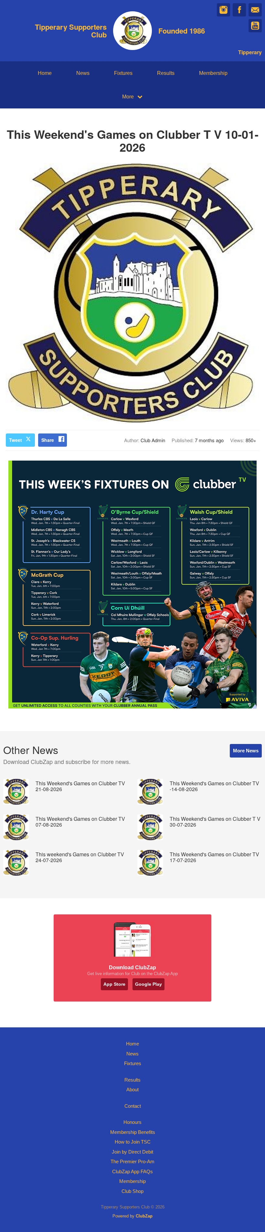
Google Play (148, 984)
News (83, 73)
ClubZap (144, 1216)
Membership (213, 73)
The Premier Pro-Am (132, 1161)
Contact (132, 1106)
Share (47, 440)
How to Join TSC (133, 1142)
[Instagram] (223, 9)
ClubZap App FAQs (132, 1171)
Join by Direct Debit (132, 1152)
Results (166, 73)
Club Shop (132, 1191)
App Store (114, 984)
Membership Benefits (132, 1132)
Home (45, 73)
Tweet (15, 440)
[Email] (255, 9)
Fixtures (123, 73)
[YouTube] (255, 25)
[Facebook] (239, 9)
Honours (132, 1122)
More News (246, 750)
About (132, 1089)
